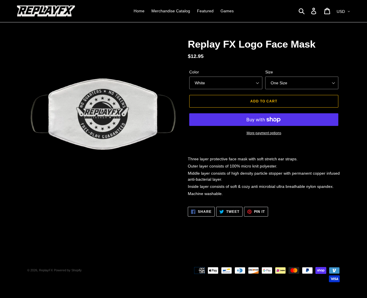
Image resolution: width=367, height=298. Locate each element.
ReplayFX (46, 270)
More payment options (264, 133)
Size (269, 72)
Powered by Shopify (68, 270)
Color (194, 72)
